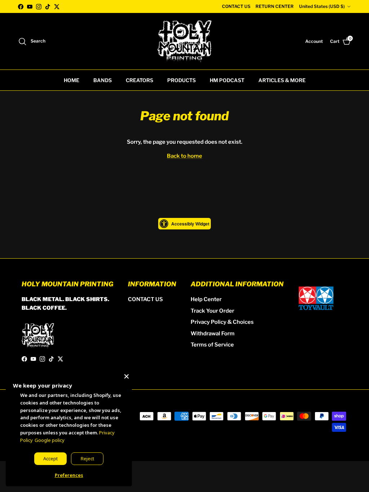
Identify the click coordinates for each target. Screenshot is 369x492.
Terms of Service (212, 344)
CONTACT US (236, 6)
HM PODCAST (227, 80)
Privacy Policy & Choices (222, 322)
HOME (71, 80)
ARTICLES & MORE (282, 80)
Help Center (206, 299)
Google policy (50, 440)
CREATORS (139, 80)
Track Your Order (212, 311)
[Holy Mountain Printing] (184, 41)
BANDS (102, 80)
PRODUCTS (181, 80)
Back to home (184, 156)
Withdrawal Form (213, 333)
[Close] (126, 375)
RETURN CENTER (274, 6)
